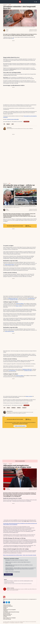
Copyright (4, 608)
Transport (24, 407)
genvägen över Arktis (14, 299)
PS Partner (10, 463)
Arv (4, 407)
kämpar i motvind (19, 305)
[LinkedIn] (9, 602)
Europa (8, 407)
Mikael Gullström (10, 411)
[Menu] (36, 1)
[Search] (34, 1)
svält (12, 124)
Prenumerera (26, 121)
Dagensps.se (5, 4)
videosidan (8, 496)
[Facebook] (4, 602)
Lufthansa (13, 407)
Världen (10, 4)
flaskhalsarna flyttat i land (13, 298)
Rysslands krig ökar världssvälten (13, 119)
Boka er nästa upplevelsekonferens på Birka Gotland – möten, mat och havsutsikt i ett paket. (19, 555)
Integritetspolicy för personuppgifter (9, 609)
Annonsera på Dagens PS (7, 614)
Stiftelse (18, 407)
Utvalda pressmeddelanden (8, 606)
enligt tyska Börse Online (9, 264)
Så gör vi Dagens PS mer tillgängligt (9, 617)
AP (13, 38)
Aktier (9, 183)
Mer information (8, 574)
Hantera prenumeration (7, 604)
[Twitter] (6, 602)
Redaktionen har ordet (7, 615)
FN (4, 124)
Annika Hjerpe (9, 127)
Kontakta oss (5, 607)
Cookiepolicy (5, 610)
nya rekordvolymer (31, 298)
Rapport (8, 124)
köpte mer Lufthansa (20, 303)
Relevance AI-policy (6, 613)
